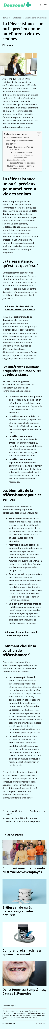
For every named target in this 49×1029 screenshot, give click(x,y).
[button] (39, 5)
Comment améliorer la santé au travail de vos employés (24, 870)
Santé (10, 45)
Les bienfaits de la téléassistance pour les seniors (22, 161)
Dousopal (11, 1023)
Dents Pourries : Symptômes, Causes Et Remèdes (24, 991)
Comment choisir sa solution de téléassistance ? (22, 167)
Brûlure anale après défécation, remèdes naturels (18, 911)
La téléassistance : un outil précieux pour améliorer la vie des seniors (19, 140)
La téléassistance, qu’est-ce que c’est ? (21, 148)
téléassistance (12, 272)
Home (5, 18)
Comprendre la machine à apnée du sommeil (22, 952)
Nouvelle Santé (41, 1023)
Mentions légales (9, 1005)
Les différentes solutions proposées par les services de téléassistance (24, 154)
